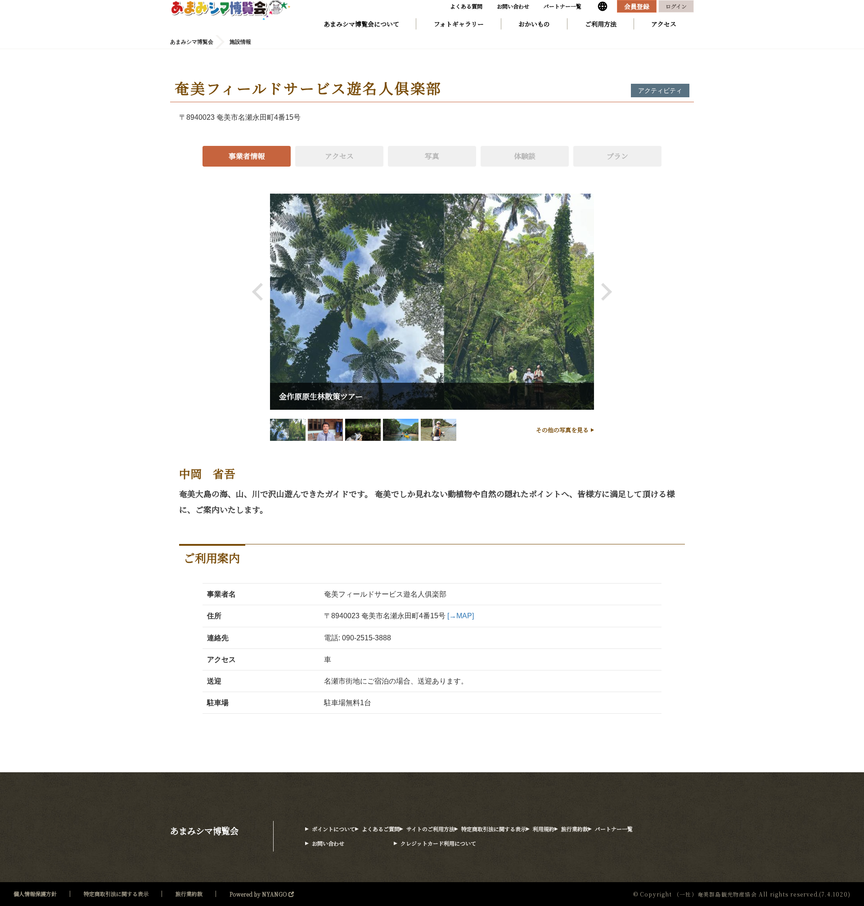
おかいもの (534, 23)
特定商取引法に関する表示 (493, 829)
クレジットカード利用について (438, 843)
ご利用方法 (600, 23)
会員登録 (636, 6)
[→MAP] (460, 616)
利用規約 (543, 829)
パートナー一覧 (562, 6)
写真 (432, 156)
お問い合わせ (513, 6)
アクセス (663, 23)
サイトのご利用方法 (430, 829)
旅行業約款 (574, 829)
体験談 (525, 156)
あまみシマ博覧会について (361, 23)
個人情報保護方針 (35, 893)
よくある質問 (466, 6)
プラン (617, 156)
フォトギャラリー (459, 23)
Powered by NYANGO (259, 894)
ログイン (676, 6)
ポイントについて (333, 829)
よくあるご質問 (381, 829)
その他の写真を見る (562, 430)
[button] (261, 292)
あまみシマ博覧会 (204, 830)
